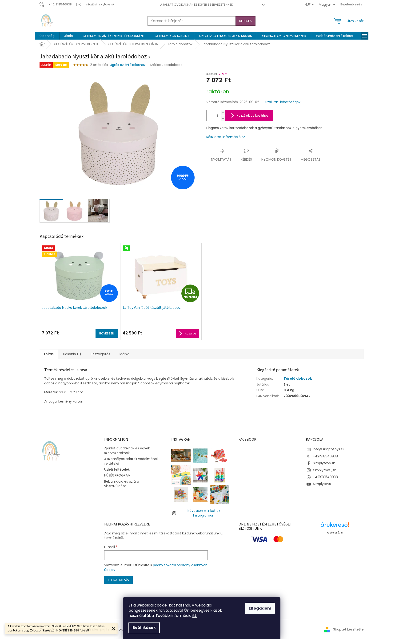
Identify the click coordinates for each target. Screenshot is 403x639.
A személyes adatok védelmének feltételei (131, 461)
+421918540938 (325, 456)
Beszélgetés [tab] (100, 354)
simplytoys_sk (324, 470)
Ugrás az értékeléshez (128, 65)
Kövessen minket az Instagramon (204, 512)
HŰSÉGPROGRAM (117, 475)
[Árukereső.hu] (335, 526)
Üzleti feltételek (117, 469)
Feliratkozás (118, 580)
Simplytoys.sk (324, 463)
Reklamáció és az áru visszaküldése (121, 483)
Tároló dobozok (297, 378)
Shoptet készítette (348, 629)
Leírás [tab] (49, 354)
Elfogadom (260, 608)
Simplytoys (322, 483)
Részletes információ (223, 136)
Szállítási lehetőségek (282, 102)
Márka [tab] (124, 354)
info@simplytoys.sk (328, 449)
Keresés (245, 21)
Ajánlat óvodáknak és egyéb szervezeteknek (196, 4)
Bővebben (106, 333)
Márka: (166, 64)
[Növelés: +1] (223, 113)
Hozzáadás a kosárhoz (252, 115)
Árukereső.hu (335, 532)
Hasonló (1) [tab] (72, 354)
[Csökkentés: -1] (223, 118)
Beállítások (144, 627)
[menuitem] (47, 36)
